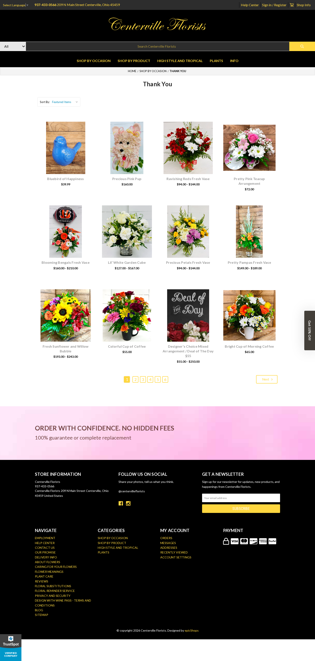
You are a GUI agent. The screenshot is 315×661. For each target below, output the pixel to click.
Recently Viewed (174, 552)
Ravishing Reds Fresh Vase (188, 179)
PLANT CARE (44, 576)
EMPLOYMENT (45, 538)
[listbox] (65, 101)
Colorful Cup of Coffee (127, 346)
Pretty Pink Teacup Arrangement (249, 181)
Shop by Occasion (94, 61)
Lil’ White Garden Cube (127, 262)
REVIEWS (41, 581)
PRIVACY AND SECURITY (52, 595)
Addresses (168, 547)
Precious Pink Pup (126, 179)
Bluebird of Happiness (65, 179)
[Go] (302, 46)
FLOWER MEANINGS (49, 571)
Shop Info (304, 5)
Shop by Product (134, 61)
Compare (71, 143)
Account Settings (175, 557)
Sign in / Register (274, 5)
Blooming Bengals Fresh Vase (66, 262)
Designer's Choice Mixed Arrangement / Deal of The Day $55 (188, 351)
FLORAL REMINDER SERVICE (55, 591)
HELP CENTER (45, 543)
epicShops (192, 630)
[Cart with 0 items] (291, 5)
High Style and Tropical (180, 61)
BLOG (39, 610)
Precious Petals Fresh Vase (188, 262)
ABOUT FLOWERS (47, 562)
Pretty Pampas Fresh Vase (249, 262)
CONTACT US (45, 547)
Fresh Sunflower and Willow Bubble (66, 348)
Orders (166, 538)
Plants (216, 61)
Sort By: (45, 102)
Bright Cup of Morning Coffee (249, 346)
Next (266, 379)
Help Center (250, 5)
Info (234, 61)
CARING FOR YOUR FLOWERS (56, 567)
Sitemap (41, 615)
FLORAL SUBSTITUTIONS (53, 586)
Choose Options (68, 154)
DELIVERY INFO (46, 557)
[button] (309, 330)
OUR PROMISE (45, 552)
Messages (168, 543)
